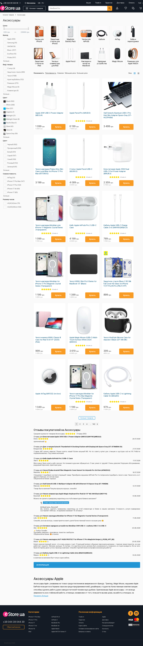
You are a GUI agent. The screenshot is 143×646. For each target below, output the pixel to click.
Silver (9, 126)
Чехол (12, 76)
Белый (11, 152)
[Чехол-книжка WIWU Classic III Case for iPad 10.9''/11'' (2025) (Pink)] (49, 320)
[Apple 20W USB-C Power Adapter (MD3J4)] (49, 96)
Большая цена (82, 73)
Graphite (10, 112)
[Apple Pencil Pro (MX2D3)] (83, 96)
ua (39, 3)
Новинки (60, 73)
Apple (11, 39)
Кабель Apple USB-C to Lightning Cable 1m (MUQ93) (117, 395)
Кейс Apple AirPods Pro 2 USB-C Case (82, 226)
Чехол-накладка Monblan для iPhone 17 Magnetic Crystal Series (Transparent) (49, 227)
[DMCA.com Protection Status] (134, 625)
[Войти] (118, 8)
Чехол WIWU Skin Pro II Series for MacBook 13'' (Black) (83, 282)
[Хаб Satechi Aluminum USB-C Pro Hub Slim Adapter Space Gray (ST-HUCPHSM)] (118, 96)
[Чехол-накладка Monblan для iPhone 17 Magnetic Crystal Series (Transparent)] (49, 208)
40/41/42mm (13, 203)
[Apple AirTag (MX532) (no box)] (49, 376)
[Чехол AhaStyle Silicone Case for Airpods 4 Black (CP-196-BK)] (118, 320)
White (10, 105)
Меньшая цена (70, 73)
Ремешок (12, 83)
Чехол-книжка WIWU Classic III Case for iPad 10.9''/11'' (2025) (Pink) (48, 339)
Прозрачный (14, 148)
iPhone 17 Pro (14, 185)
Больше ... (7, 61)
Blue (9, 108)
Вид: (130, 73)
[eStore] (10, 8)
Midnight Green (13, 119)
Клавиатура (13, 90)
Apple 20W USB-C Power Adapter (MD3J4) (49, 114)
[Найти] (109, 8)
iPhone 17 (12, 192)
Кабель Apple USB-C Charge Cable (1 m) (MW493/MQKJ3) (116, 226)
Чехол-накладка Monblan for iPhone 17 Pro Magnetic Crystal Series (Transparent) (48, 283)
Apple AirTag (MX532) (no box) (48, 394)
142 (94, 424)
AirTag (11, 177)
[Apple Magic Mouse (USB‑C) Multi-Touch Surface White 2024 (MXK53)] (83, 320)
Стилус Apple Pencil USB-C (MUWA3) (80, 170)
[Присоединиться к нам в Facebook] (130, 613)
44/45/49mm (14, 207)
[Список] (138, 73)
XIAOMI (11, 46)
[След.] (97, 424)
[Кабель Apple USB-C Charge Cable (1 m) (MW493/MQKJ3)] (118, 208)
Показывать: (39, 73)
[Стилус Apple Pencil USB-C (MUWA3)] (83, 152)
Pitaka (11, 57)
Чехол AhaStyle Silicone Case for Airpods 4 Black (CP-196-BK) (117, 338)
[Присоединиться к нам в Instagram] (136, 613)
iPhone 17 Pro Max (16, 181)
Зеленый (12, 167)
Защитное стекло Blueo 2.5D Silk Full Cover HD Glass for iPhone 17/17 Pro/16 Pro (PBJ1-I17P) (117, 283)
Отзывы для (67, 437)
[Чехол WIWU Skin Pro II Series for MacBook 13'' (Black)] (83, 264)
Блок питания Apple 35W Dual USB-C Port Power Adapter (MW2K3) (116, 171)
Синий (11, 159)
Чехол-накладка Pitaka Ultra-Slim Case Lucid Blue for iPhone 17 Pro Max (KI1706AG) (49, 171)
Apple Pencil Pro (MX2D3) (80, 113)
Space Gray (12, 133)
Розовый (12, 163)
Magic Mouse (13, 87)
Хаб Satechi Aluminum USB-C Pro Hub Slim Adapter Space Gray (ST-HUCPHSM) (118, 115)
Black (10, 101)
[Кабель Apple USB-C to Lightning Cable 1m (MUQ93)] (118, 376)
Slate (9, 130)
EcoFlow (11, 54)
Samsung (12, 43)
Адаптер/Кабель (15, 79)
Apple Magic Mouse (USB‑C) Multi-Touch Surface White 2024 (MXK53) (83, 339)
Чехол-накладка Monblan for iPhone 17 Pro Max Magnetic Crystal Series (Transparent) (81, 396)
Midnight (11, 115)
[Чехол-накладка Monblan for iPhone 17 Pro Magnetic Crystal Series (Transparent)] (49, 264)
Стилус (11, 68)
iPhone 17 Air (13, 189)
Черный (12, 144)
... (90, 424)
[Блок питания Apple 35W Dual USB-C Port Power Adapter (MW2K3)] (118, 152)
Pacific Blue (11, 123)
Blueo (11, 50)
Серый (11, 156)
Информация (42, 565)
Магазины (31, 3)
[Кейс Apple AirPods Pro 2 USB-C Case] (83, 208)
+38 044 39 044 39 (13, 621)
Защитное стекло (16, 72)
